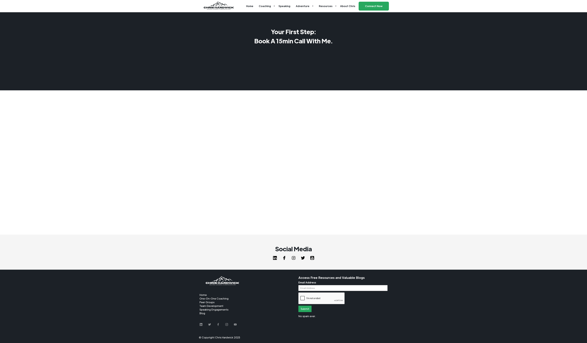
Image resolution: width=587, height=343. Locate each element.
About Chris (347, 6)
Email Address (307, 282)
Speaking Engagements (213, 309)
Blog (202, 313)
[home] (218, 6)
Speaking (284, 6)
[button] (266, 6)
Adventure (302, 6)
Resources (325, 6)
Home (249, 6)
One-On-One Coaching (214, 298)
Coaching (265, 6)
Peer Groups (206, 302)
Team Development (211, 305)
